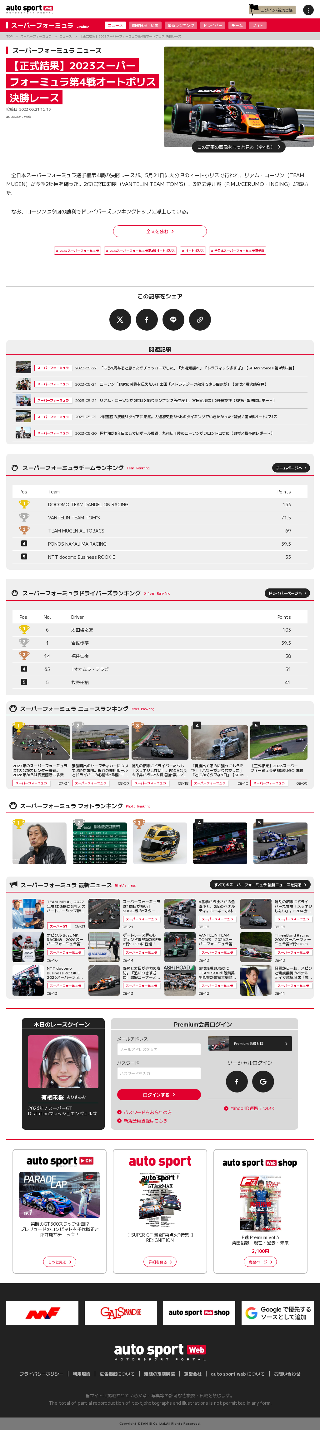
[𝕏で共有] (120, 320)
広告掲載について (117, 1374)
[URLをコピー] (200, 320)
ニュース (115, 25)
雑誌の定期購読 (159, 1374)
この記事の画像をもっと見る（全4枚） (236, 147)
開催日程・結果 (145, 25)
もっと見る (57, 1261)
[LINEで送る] (173, 320)
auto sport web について (238, 1374)
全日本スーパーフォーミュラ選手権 (239, 250)
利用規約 (81, 1374)
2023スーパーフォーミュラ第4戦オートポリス (142, 250)
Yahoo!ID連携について (253, 1108)
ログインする (156, 1095)
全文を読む (157, 231)
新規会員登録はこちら (146, 1120)
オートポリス (194, 250)
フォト (257, 25)
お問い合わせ (287, 1374)
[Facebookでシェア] (147, 320)
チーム (237, 25)
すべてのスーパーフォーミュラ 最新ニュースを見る (258, 884)
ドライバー (212, 25)
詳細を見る (157, 1261)
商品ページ (258, 1261)
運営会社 (193, 1374)
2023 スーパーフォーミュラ (79, 250)
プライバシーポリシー (41, 1374)
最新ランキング (181, 25)
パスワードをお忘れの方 (148, 1112)
